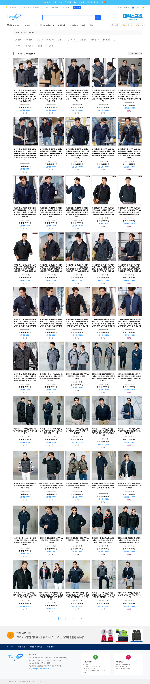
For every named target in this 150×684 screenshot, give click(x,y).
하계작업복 (29, 40)
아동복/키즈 (62, 25)
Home (17, 32)
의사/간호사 (29, 46)
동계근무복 (39, 40)
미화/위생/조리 (94, 40)
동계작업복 (18, 40)
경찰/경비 (61, 40)
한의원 (40, 46)
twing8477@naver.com (41, 669)
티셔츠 (27, 25)
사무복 (18, 46)
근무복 (90, 25)
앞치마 (51, 46)
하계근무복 (50, 40)
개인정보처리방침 (36, 647)
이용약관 (21, 647)
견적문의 (77, 7)
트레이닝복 (74, 25)
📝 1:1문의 (140, 25)
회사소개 (10, 647)
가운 (114, 40)
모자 (83, 25)
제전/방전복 (82, 40)
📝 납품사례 (127, 25)
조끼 (35, 25)
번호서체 (36, 7)
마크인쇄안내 (25, 7)
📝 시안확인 (115, 25)
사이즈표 (45, 7)
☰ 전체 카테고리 (13, 25)
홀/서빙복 (106, 40)
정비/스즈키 (71, 40)
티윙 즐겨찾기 (13, 7)
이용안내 (50, 647)
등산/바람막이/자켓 (47, 25)
